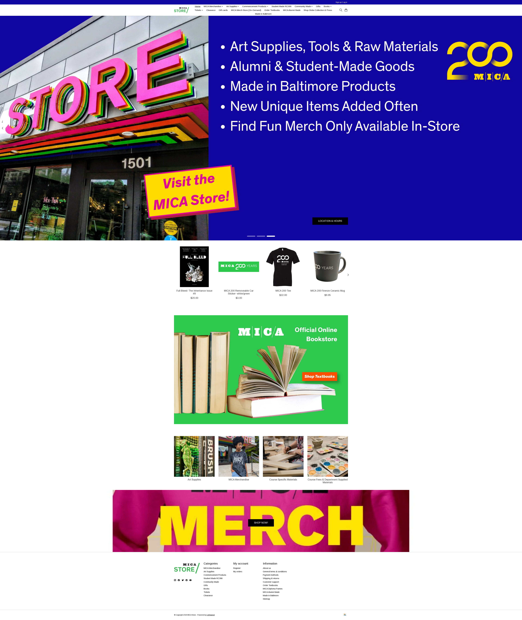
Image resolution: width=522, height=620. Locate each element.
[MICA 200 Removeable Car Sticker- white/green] (238, 266)
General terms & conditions (275, 571)
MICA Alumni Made (291, 10)
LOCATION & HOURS (330, 221)
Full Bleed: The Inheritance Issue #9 (194, 292)
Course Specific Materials (283, 479)
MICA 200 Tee (283, 290)
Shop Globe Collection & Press (318, 10)
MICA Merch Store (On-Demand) (246, 10)
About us (267, 568)
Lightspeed (210, 615)
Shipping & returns (271, 578)
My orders (237, 571)
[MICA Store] (181, 10)
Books (206, 589)
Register (237, 568)
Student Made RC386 (281, 6)
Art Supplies (194, 479)
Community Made (211, 582)
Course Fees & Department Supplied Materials (328, 481)
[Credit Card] (345, 615)
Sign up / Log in (341, 2)
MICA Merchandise (239, 479)
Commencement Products (215, 575)
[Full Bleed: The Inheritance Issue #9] (194, 266)
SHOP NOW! (261, 522)
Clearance (210, 10)
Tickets (207, 592)
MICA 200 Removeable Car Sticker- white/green (239, 292)
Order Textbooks (272, 10)
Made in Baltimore (263, 14)
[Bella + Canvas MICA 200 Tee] (283, 266)
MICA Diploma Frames (272, 589)
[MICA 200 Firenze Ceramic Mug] (327, 266)
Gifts (318, 6)
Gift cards (223, 10)
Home (197, 6)
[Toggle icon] (341, 10)
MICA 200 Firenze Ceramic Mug (327, 290)
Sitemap (266, 599)
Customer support (271, 582)
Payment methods (271, 575)
